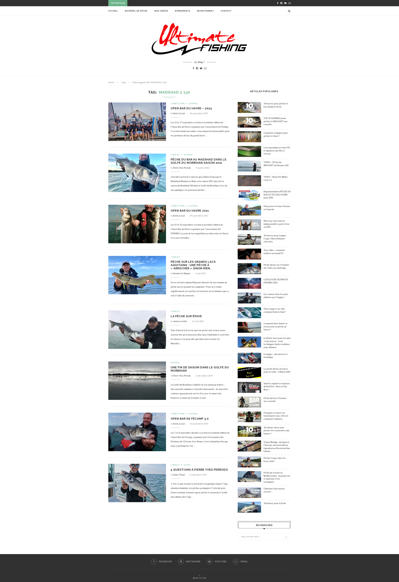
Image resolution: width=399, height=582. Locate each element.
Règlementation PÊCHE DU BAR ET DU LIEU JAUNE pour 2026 (277, 194)
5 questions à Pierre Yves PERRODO (199, 469)
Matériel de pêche (136, 11)
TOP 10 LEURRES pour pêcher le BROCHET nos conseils (276, 121)
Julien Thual (179, 474)
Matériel (193, 103)
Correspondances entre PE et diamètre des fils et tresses (277, 150)
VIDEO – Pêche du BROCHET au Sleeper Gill (276, 164)
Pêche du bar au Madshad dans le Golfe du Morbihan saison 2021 (198, 161)
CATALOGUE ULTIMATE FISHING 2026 (276, 281)
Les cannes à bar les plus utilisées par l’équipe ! (276, 296)
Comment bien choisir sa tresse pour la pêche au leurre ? (275, 326)
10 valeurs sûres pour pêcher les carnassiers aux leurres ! (276, 430)
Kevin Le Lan (179, 113)
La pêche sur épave (186, 316)
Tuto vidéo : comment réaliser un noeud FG (274, 252)
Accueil (113, 11)
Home (111, 82)
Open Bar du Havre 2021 (190, 210)
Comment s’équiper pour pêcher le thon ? (276, 134)
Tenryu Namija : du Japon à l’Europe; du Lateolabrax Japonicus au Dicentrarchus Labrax (277, 447)
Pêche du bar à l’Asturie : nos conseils (275, 400)
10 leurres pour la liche (275, 503)
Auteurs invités (180, 321)
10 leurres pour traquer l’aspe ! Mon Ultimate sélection (275, 238)
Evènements (182, 11)
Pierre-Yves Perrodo (182, 167)
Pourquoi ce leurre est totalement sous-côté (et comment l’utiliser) (276, 415)
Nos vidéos (161, 11)
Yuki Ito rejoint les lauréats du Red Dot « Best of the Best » (277, 386)
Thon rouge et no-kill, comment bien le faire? (275, 310)
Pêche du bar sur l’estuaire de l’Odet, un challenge (276, 266)
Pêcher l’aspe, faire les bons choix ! (275, 459)
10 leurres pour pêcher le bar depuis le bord (276, 105)
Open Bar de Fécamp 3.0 (190, 418)
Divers (187, 465)
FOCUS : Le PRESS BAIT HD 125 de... (147, 3)
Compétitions (178, 103)
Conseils (175, 155)
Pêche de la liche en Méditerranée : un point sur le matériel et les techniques (277, 477)
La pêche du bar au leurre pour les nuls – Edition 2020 (277, 370)
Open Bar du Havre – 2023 (191, 108)
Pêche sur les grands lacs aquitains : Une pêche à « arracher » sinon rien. (193, 265)
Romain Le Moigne (181, 273)
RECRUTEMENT (205, 11)
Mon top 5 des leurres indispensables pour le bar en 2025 (276, 223)
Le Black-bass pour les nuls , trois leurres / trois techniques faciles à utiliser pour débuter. (277, 343)
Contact (226, 11)
